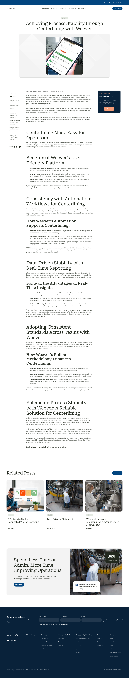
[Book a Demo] (117, 8)
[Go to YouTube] (15, 640)
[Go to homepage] (11, 8)
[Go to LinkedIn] (11, 640)
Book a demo (109, 109)
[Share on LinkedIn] (19, 146)
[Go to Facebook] (8, 640)
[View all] (117, 473)
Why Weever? (45, 8)
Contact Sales (107, 2)
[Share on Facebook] (15, 146)
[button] (54, 8)
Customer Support (117, 2)
